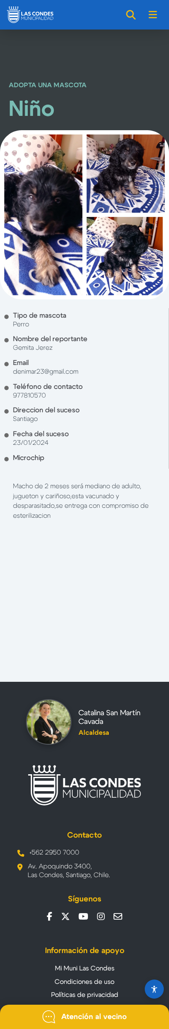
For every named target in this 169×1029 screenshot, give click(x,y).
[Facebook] (49, 916)
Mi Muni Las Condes (84, 968)
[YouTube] (83, 916)
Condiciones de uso (84, 982)
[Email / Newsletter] (118, 916)
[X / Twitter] (65, 916)
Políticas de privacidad (84, 995)
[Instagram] (101, 916)
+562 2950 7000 (54, 852)
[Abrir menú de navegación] (153, 14)
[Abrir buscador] (131, 14)
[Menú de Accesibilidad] (154, 989)
